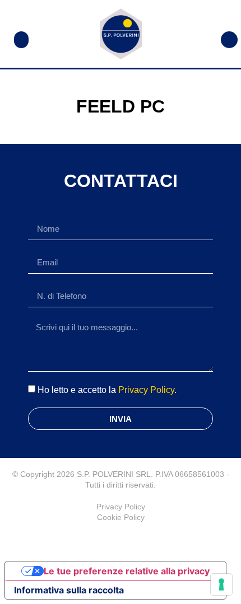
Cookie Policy (121, 517)
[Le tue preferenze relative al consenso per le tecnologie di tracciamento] (221, 584)
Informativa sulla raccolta (69, 590)
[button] (21, 39)
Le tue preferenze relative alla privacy (127, 571)
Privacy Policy (146, 390)
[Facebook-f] (120, 539)
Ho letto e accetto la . (107, 390)
